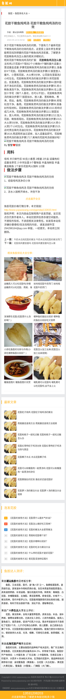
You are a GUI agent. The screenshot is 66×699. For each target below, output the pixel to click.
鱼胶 (10, 13)
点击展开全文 (33, 199)
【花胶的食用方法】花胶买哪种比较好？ (28, 541)
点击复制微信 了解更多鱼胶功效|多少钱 (33, 694)
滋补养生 (34, 684)
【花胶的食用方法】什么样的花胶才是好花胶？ (31, 553)
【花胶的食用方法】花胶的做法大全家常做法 (30, 529)
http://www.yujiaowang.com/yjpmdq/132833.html (30, 210)
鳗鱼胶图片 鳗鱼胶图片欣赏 (17, 382)
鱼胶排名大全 (21, 13)
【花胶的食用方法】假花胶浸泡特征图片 (28, 558)
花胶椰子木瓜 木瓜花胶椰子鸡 (32, 457)
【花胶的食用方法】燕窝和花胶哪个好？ (28, 535)
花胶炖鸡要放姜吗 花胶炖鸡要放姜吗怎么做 (34, 243)
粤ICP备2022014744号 (54, 677)
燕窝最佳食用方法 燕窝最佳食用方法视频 (37, 423)
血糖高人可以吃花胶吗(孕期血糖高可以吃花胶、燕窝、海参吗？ (18, 287)
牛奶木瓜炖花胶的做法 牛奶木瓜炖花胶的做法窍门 (38, 239)
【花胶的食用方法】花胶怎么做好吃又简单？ (30, 523)
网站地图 (55, 681)
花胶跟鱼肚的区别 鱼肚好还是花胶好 (35, 479)
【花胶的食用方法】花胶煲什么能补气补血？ (30, 518)
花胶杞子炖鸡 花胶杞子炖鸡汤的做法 (35, 412)
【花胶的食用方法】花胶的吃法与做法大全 (29, 547)
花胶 (14, 629)
